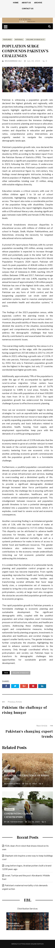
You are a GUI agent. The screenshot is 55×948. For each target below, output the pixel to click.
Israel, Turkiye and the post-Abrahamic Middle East (26, 877)
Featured (7, 39)
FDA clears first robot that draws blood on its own (25, 847)
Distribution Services (27, 908)
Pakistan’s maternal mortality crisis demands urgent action (25, 887)
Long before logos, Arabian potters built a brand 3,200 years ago (26, 867)
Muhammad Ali (13, 61)
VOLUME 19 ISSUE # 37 (35, 39)
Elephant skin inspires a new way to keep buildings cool (27, 857)
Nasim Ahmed (13, 784)
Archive (38, 3)
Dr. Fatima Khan (15, 822)
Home (15, 3)
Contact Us (27, 8)
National (19, 39)
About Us (26, 3)
